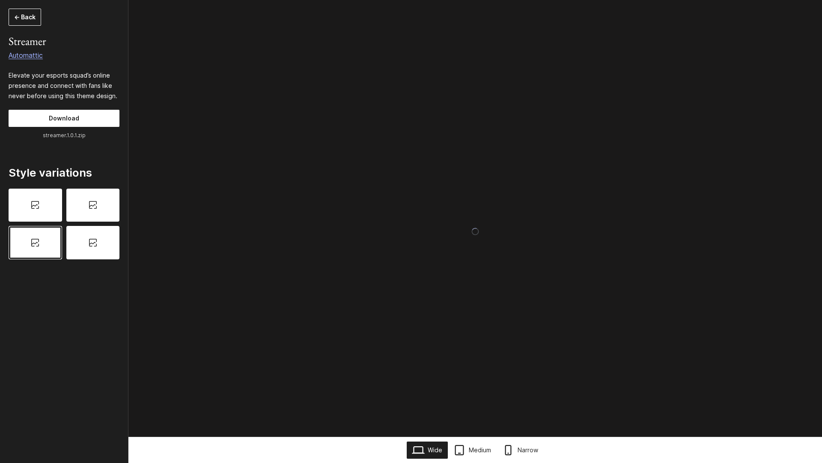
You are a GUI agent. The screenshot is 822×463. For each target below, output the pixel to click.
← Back (25, 17)
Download (64, 118)
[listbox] (64, 224)
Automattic (26, 55)
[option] (35, 205)
